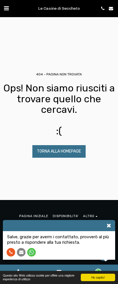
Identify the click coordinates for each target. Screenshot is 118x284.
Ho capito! (98, 277)
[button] (6, 8)
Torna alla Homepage (59, 151)
